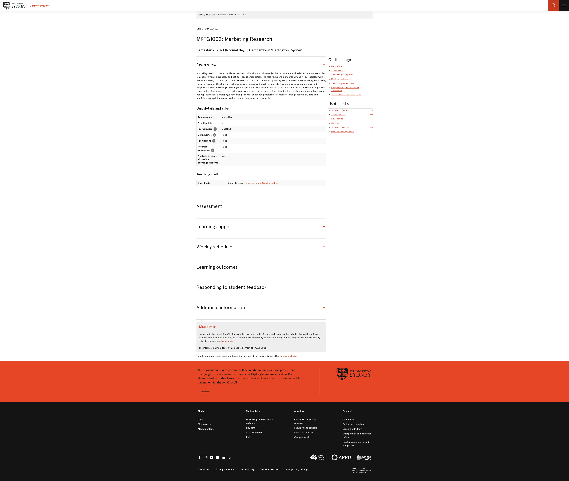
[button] (553, 5)
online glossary (290, 356)
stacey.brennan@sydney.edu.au (262, 183)
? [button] (215, 129)
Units (200, 15)
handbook (226, 341)
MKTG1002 (210, 15)
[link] (212, 419)
